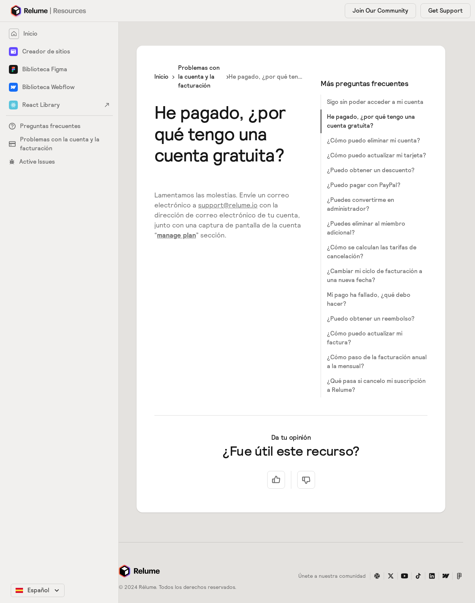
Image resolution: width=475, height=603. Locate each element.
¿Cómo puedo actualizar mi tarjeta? (376, 155)
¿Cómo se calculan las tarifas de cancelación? (371, 251)
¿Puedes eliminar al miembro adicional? (366, 228)
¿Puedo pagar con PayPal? (363, 185)
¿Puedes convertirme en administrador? (360, 204)
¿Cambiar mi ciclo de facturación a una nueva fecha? (374, 275)
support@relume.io (228, 205)
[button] (38, 590)
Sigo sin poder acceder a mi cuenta (375, 102)
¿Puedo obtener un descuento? (371, 170)
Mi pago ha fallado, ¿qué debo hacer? (368, 299)
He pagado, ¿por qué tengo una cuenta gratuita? (371, 121)
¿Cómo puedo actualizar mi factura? (364, 338)
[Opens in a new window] (377, 576)
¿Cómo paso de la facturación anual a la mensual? (377, 361)
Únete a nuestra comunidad (332, 576)
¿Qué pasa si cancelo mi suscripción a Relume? (376, 385)
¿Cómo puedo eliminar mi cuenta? (373, 140)
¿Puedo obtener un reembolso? (371, 318)
